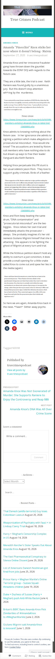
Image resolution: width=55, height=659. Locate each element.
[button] (27, 286)
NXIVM (16, 348)
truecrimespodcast (37, 55)
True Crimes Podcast (27, 20)
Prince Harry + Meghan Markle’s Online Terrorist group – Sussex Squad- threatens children (25, 583)
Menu (29, 32)
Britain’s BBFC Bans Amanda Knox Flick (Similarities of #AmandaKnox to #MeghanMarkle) (24, 613)
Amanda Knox (10, 42)
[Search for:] (27, 492)
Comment (38, 457)
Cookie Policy (15, 647)
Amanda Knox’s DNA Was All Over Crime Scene (31, 409)
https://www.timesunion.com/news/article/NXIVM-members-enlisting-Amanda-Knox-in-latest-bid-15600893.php (27, 123)
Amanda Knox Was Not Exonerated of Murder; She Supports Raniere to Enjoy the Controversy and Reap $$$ (26, 393)
